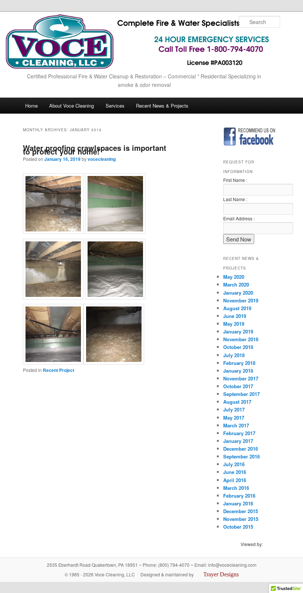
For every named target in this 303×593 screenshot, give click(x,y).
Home (31, 105)
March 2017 (236, 425)
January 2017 (238, 440)
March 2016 (236, 487)
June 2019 (234, 315)
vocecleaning (102, 159)
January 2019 (238, 331)
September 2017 (241, 393)
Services (115, 105)
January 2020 (238, 292)
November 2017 (240, 378)
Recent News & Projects (162, 105)
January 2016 (238, 503)
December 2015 (240, 511)
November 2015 (240, 518)
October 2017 (238, 386)
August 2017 (237, 401)
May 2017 (233, 417)
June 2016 (234, 471)
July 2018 (234, 355)
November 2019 (240, 300)
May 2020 (233, 276)
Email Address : (239, 218)
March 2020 (236, 284)
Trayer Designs (221, 574)
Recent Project (58, 370)
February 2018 (239, 362)
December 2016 (240, 448)
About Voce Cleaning (71, 105)
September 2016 (241, 456)
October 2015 (238, 526)
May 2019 (233, 323)
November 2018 (240, 339)
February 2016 (239, 495)
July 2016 (234, 464)
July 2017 (234, 409)
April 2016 (234, 480)
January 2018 (238, 370)
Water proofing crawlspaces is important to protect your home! (94, 149)
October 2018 (238, 346)
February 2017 (239, 433)
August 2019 (237, 308)
